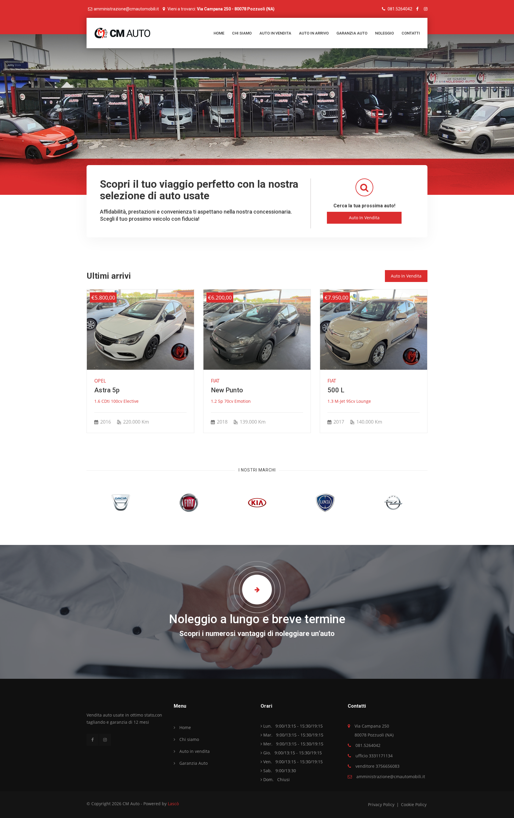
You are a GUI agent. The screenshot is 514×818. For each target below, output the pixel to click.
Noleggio (384, 33)
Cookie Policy (414, 804)
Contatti (411, 33)
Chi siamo (242, 33)
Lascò (173, 803)
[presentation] (93, 361)
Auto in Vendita (364, 217)
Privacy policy (382, 804)
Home (219, 33)
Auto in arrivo (314, 33)
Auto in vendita (275, 33)
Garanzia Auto (351, 33)
